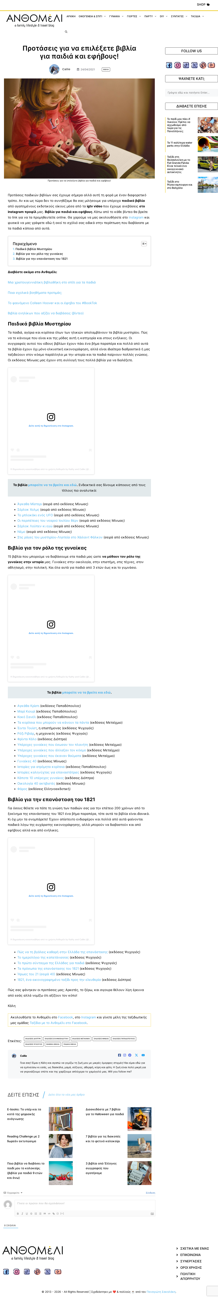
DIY (162, 16)
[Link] (53, 1214)
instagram (136, 217)
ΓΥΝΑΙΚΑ (114, 16)
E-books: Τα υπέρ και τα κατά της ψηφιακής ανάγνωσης (24, 1114)
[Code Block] (49, 1214)
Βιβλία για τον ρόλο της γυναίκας (39, 253)
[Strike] (31, 1214)
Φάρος (22, 789)
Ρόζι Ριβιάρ (25, 733)
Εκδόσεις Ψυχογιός (33, 1044)
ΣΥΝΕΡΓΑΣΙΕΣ (191, 1261)
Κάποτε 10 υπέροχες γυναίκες (40, 778)
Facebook (65, 1017)
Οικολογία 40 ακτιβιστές (36, 783)
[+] (62, 1213)
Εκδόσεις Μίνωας (101, 1039)
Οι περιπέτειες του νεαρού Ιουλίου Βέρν (47, 520)
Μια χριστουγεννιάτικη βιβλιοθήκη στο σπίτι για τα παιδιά (52, 282)
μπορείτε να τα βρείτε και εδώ (52, 485)
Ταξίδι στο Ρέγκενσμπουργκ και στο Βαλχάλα (179, 184)
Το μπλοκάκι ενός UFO (35, 515)
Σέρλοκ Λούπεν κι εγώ (35, 526)
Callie (66, 69)
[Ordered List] (36, 1214)
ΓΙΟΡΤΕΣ (132, 16)
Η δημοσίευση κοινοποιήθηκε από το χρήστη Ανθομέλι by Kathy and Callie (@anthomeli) (55, 469)
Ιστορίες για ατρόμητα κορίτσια (41, 767)
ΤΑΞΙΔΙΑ (195, 16)
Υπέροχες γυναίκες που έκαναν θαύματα (49, 756)
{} (58, 1213)
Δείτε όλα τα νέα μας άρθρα (66, 1094)
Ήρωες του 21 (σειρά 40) (36, 974)
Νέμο (21, 532)
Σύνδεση (150, 1192)
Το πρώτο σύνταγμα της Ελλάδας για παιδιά (50, 963)
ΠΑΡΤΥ (148, 16)
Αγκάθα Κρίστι (28, 706)
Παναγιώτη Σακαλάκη (161, 1291)
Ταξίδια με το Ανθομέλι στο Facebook (58, 1023)
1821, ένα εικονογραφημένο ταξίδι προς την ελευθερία (59, 980)
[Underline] (27, 1214)
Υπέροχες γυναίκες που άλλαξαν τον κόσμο (51, 750)
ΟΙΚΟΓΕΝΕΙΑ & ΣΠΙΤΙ (90, 16)
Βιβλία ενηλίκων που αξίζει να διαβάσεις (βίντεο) (46, 313)
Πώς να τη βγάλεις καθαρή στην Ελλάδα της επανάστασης (62, 952)
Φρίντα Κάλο (27, 739)
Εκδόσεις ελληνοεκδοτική (56, 1039)
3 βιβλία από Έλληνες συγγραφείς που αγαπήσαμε (101, 1168)
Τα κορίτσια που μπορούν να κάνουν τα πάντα (53, 722)
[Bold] (18, 1214)
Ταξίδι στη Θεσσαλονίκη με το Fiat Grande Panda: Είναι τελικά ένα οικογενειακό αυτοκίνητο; (178, 164)
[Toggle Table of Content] (142, 243)
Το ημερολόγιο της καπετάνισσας (43, 957)
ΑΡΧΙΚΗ (71, 16)
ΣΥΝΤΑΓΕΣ (177, 16)
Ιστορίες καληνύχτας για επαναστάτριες (48, 772)
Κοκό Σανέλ (26, 717)
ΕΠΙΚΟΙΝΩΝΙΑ (190, 1255)
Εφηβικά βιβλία (52, 1044)
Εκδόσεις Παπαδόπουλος (124, 1039)
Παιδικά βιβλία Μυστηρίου (33, 249)
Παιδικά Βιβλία (70, 1044)
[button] (66, 31)
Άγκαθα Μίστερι (30, 504)
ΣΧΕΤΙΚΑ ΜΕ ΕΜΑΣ (194, 1248)
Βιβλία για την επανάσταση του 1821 (42, 258)
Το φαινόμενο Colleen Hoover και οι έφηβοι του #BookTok (52, 303)
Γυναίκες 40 (27, 761)
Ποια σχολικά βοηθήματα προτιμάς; (35, 293)
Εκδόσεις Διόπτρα (33, 1039)
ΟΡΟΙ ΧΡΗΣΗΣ (191, 1268)
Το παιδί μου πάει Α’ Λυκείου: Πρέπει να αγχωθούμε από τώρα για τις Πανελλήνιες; (178, 125)
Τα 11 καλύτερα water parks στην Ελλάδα (179, 144)
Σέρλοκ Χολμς (28, 509)
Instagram (88, 1017)
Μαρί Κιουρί (26, 711)
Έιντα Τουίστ (27, 728)
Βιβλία (106, 69)
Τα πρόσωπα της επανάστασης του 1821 (48, 968)
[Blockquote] (44, 1214)
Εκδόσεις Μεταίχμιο (81, 1039)
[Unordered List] (40, 1214)
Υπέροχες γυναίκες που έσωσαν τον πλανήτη (52, 745)
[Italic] (22, 1214)
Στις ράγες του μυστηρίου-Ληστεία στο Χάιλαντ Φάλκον (60, 537)
